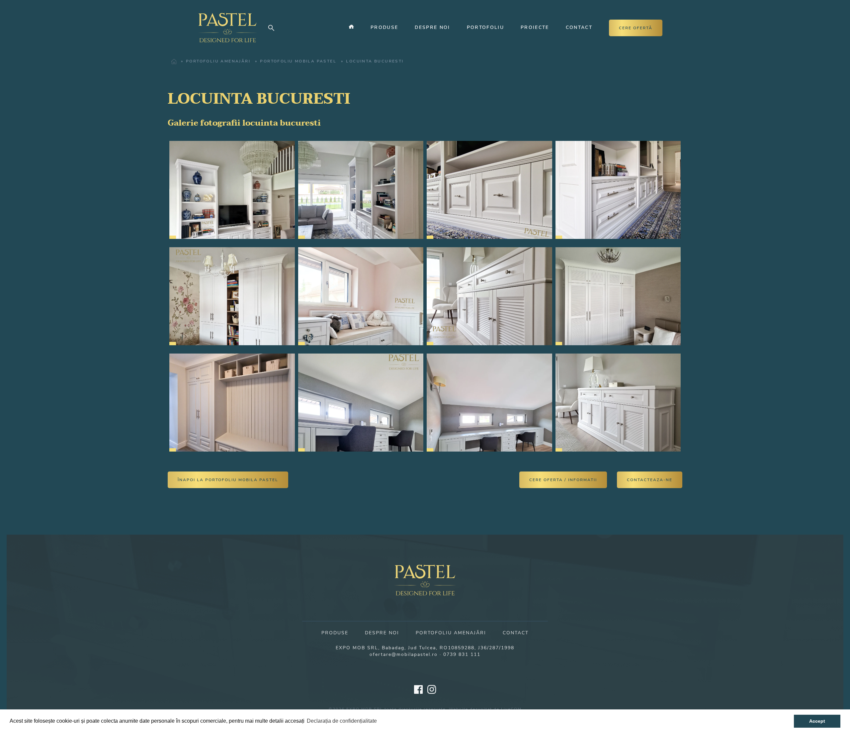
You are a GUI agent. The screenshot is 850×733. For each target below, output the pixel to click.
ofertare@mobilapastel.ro (404, 654)
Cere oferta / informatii (563, 479)
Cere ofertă (635, 28)
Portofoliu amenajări (218, 61)
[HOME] (350, 28)
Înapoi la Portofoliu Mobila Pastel (228, 479)
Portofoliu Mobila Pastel (298, 61)
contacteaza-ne (649, 479)
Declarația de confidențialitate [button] (342, 721)
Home (172, 61)
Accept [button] (817, 721)
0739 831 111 (461, 654)
